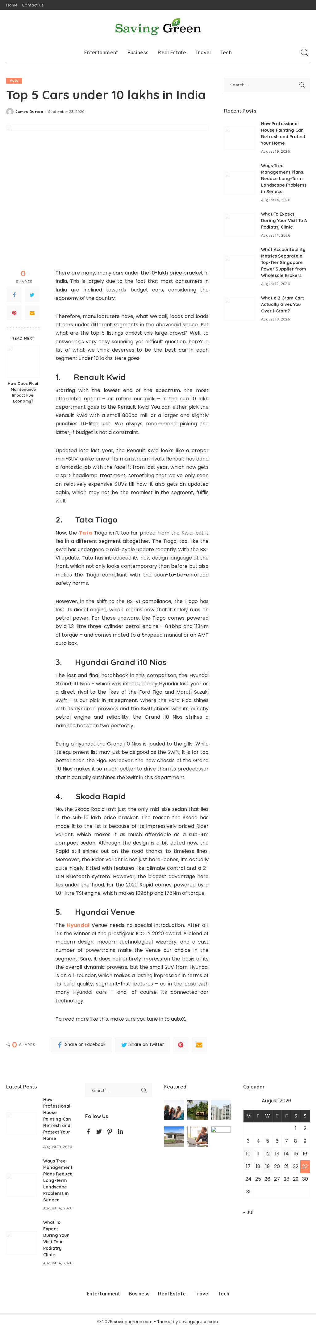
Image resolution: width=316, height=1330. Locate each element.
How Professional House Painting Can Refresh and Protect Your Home (57, 1119)
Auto (14, 80)
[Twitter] (32, 294)
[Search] (305, 52)
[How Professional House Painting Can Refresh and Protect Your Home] (239, 137)
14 (286, 1153)
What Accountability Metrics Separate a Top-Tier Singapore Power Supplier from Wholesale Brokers (283, 262)
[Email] (32, 312)
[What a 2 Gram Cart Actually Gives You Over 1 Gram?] (239, 308)
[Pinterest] (14, 312)
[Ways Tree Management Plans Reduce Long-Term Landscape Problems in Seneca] (239, 183)
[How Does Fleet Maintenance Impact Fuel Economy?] (23, 361)
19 (267, 1166)
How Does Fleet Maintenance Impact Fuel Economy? (23, 392)
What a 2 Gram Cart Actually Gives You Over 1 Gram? (282, 304)
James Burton (29, 112)
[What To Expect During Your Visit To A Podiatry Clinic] (239, 225)
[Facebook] (14, 294)
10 (248, 1153)
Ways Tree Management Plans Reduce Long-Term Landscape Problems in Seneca (283, 178)
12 (267, 1153)
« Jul (248, 1212)
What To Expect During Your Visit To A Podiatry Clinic (284, 220)
